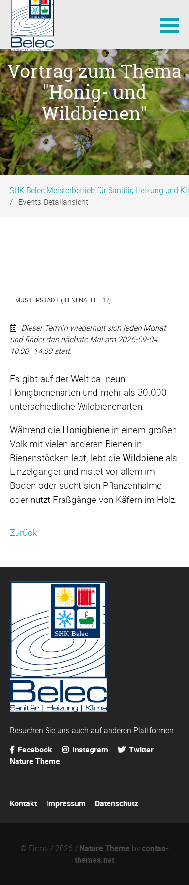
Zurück (23, 532)
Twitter (140, 749)
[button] (169, 24)
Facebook (34, 749)
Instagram (89, 749)
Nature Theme (35, 761)
